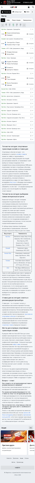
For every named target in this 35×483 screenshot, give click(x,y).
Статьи (26, 458)
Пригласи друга (8, 445)
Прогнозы (15, 458)
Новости (9, 458)
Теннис (3, 48)
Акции (21, 458)
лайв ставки (16, 344)
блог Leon (13, 182)
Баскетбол (4, 89)
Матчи (13, 462)
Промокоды (20, 462)
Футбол (3, 29)
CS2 (8, 268)
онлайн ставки (21, 154)
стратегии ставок (7, 325)
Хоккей (3, 39)
